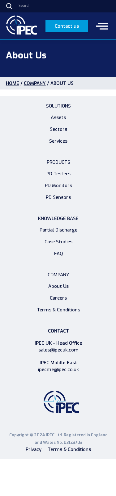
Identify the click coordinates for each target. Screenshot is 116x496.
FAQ (58, 253)
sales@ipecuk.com (58, 350)
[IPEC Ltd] (21, 26)
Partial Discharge (58, 230)
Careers (58, 298)
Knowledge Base (58, 218)
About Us (58, 286)
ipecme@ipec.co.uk (58, 369)
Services (58, 141)
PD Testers (58, 174)
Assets (58, 117)
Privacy (33, 449)
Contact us (67, 26)
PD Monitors (58, 185)
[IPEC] (61, 403)
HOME (12, 83)
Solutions (58, 106)
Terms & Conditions (58, 310)
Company (35, 83)
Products (58, 162)
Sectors (58, 129)
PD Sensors (58, 197)
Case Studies (58, 242)
